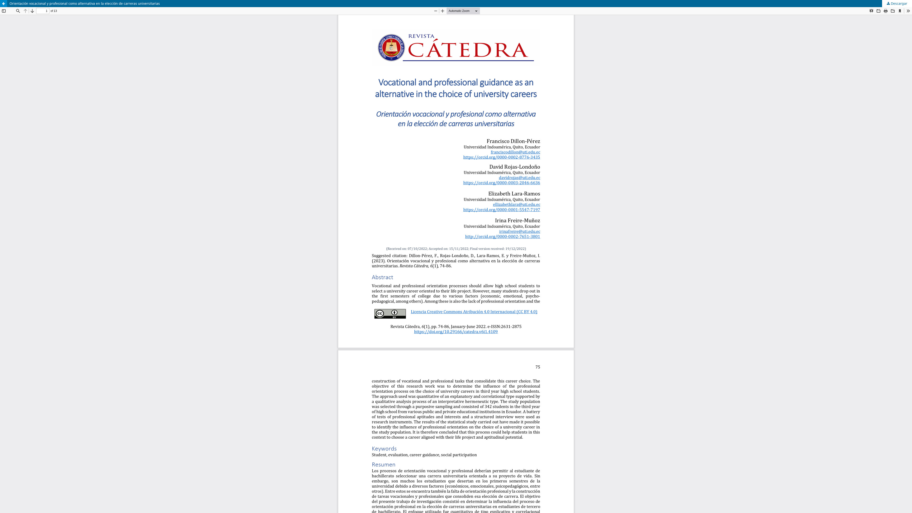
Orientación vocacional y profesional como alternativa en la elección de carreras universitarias (85, 3)
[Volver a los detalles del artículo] (3, 3)
